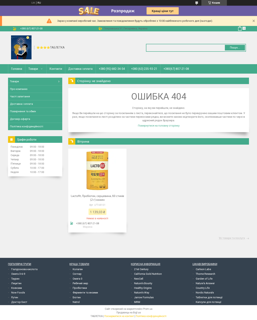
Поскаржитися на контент (119, 316)
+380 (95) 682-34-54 (112, 68)
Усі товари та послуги (232, 238)
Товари (33, 68)
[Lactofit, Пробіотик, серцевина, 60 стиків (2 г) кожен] (97, 171)
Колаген (78, 269)
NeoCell (138, 278)
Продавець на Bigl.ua (128, 312)
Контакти (56, 68)
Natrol (76, 302)
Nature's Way (141, 292)
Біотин (77, 297)
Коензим (16, 287)
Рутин (14, 297)
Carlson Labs (203, 269)
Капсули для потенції (208, 302)
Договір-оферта (20, 118)
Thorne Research (205, 273)
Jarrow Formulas (144, 297)
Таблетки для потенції (209, 297)
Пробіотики (80, 287)
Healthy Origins (143, 287)
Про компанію (19, 89)
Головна (16, 68)
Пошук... (235, 47)
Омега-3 (77, 278)
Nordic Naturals (205, 292)
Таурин (15, 278)
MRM (137, 302)
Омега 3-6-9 (18, 273)
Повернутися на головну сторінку (158, 125)
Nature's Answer (205, 283)
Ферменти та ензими (85, 292)
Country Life (203, 287)
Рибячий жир (80, 283)
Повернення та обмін (23, 111)
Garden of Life (204, 278)
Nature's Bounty (143, 283)
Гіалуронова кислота (24, 269)
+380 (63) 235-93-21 (144, 68)
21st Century (141, 269)
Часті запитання (20, 96)
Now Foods (18, 292)
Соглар (77, 273)
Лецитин (16, 283)
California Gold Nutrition (148, 273)
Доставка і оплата (80, 68)
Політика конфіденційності (26, 126)
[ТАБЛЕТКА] (21, 47)
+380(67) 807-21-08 (176, 68)
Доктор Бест (19, 302)
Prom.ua (147, 309)
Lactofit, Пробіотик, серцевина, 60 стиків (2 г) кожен (97, 197)
